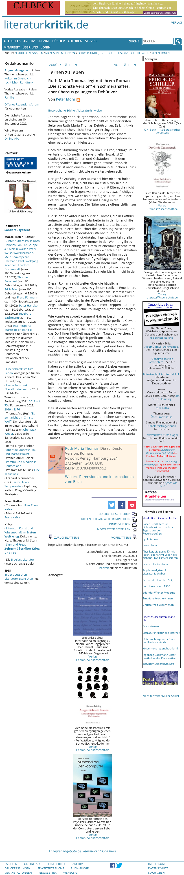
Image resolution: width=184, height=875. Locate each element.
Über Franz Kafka (161, 417)
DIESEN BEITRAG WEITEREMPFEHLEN (106, 519)
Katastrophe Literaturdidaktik (161, 374)
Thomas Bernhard (16, 279)
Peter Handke (28, 305)
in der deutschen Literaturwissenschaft (18, 576)
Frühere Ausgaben (29, 53)
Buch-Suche (80, 868)
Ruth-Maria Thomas (82, 448)
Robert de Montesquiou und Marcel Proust (20, 452)
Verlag (176, 22)
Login (45, 47)
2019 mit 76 (12, 409)
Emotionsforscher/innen (158, 598)
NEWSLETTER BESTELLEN (114, 529)
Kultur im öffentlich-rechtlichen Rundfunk (18, 80)
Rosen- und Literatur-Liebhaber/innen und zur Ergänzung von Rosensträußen (158, 528)
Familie (9, 97)
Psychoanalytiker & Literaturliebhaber (154, 571)
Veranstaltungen (18, 873)
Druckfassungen (17, 868)
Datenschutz (158, 868)
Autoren (75, 41)
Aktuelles (12, 41)
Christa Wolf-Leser (154, 604)
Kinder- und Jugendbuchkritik (160, 648)
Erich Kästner (151, 626)
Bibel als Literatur (22, 559)
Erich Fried (11, 289)
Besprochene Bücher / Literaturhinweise (75, 110)
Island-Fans (150, 545)
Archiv (29, 41)
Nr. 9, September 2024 (60, 53)
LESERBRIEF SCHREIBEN (115, 514)
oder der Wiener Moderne (159, 592)
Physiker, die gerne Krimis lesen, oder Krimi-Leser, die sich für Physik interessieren (160, 554)
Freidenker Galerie (161, 337)
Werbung (70, 873)
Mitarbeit (12, 47)
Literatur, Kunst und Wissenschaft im (20, 532)
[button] (111, 505)
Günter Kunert (14, 241)
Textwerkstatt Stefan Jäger (161, 434)
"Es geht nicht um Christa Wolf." (19, 417)
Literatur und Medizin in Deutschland (20, 464)
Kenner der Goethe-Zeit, (158, 580)
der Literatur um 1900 (156, 586)
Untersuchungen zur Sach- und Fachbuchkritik (159, 640)
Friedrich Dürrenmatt (17, 267)
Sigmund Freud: (21, 548)
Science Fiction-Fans (155, 564)
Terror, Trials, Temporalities (16, 484)
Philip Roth (32, 241)
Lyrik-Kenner (150, 539)
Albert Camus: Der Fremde (161, 346)
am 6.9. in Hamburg (166, 397)
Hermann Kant (14, 261)
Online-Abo (12, 138)
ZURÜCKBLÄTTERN (62, 65)
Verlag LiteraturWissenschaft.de (92, 658)
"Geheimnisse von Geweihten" (161, 360)
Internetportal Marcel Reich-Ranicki (18, 328)
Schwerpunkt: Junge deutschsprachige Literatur (113, 53)
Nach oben (156, 873)
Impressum (156, 864)
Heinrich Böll (12, 245)
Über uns (30, 47)
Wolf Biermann (23, 253)
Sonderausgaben (16, 230)
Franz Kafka (12, 517)
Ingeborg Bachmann (17, 315)
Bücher (58, 41)
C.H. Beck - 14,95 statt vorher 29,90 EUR (162, 131)
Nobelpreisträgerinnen (161, 426)
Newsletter (48, 873)
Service (91, 41)
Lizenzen (103, 568)
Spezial (43, 41)
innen (170, 604)
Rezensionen (160, 53)
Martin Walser (18, 249)
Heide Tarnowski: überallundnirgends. (17, 387)
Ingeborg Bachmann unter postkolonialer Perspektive (159, 656)
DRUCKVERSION (120, 524)
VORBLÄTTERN (125, 65)
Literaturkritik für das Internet (161, 632)
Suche (134, 41)
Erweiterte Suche (50, 868)
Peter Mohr (65, 99)
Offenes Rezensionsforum (21, 104)
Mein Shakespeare (16, 257)
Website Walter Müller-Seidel (160, 695)
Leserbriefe (57, 864)
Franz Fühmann (27, 297)
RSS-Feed (10, 864)
